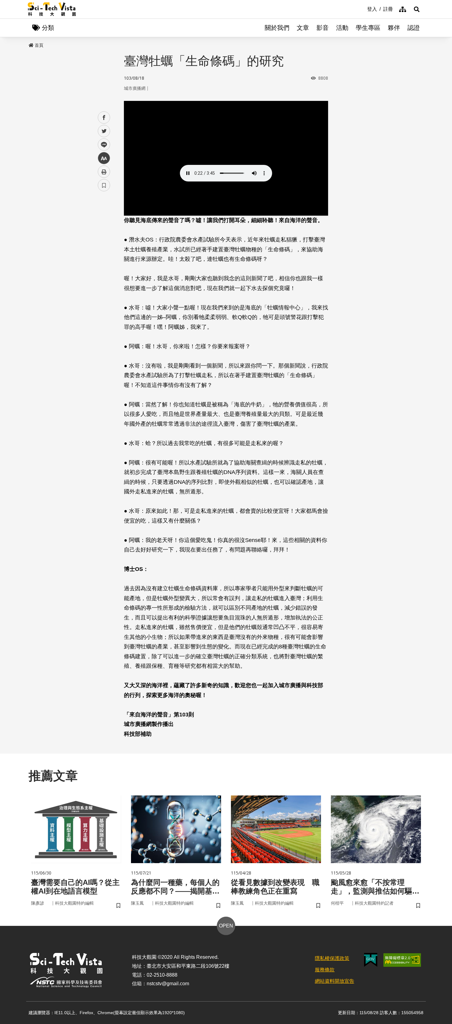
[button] (416, 9)
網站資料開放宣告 (334, 981)
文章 (303, 27)
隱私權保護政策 (332, 958)
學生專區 (368, 27)
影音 (322, 27)
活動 (342, 27)
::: (363, 8)
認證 (413, 27)
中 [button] (103, 158)
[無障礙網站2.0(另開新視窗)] (402, 960)
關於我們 (277, 27)
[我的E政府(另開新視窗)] (370, 960)
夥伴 (394, 27)
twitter (104, 131)
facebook (104, 117)
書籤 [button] (104, 185)
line (102, 144)
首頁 (39, 45)
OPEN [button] (226, 925)
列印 (104, 171)
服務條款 (325, 969)
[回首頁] (51, 9)
